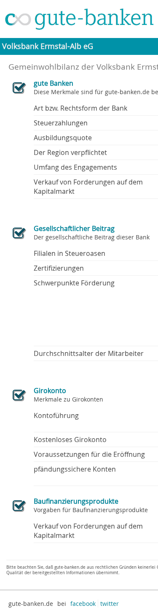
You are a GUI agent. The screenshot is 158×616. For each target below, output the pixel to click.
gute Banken (53, 83)
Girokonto (50, 390)
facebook (83, 604)
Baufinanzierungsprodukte (76, 501)
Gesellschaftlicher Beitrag (74, 228)
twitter (109, 604)
